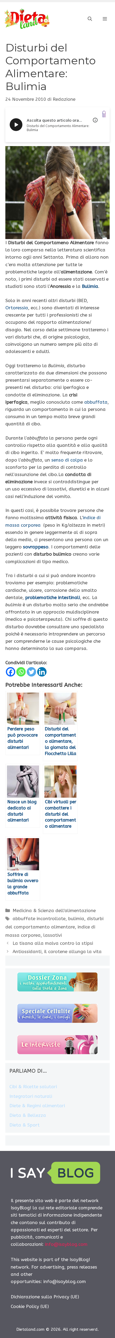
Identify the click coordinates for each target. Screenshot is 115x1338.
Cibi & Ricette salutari (33, 1086)
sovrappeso (35, 546)
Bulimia (90, 286)
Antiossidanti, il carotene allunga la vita (57, 951)
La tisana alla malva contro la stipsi (53, 943)
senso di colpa (67, 460)
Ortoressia (16, 307)
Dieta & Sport (24, 1125)
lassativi (52, 935)
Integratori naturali (30, 1096)
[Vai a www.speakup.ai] (104, 114)
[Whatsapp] (21, 672)
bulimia (76, 918)
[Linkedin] (42, 672)
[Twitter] (31, 672)
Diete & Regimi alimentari (37, 1105)
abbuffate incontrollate (39, 918)
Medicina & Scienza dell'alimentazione (54, 910)
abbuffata (96, 402)
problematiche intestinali (52, 597)
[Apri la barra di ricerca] (89, 19)
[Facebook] (10, 672)
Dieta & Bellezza (27, 1115)
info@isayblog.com (66, 1244)
